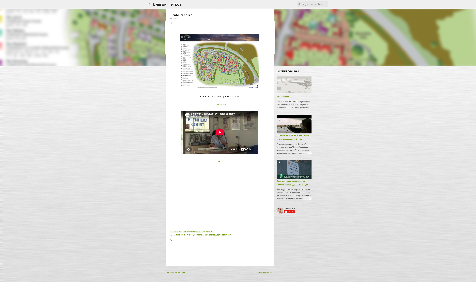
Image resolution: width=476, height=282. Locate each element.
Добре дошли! (283, 97)
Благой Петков (167, 4)
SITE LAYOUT (219, 105)
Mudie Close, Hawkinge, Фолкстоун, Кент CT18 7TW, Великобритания (203, 235)
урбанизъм (207, 232)
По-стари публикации (263, 272)
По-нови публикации (176, 272)
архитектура (176, 232)
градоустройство (192, 232)
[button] (171, 23)
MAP (220, 161)
